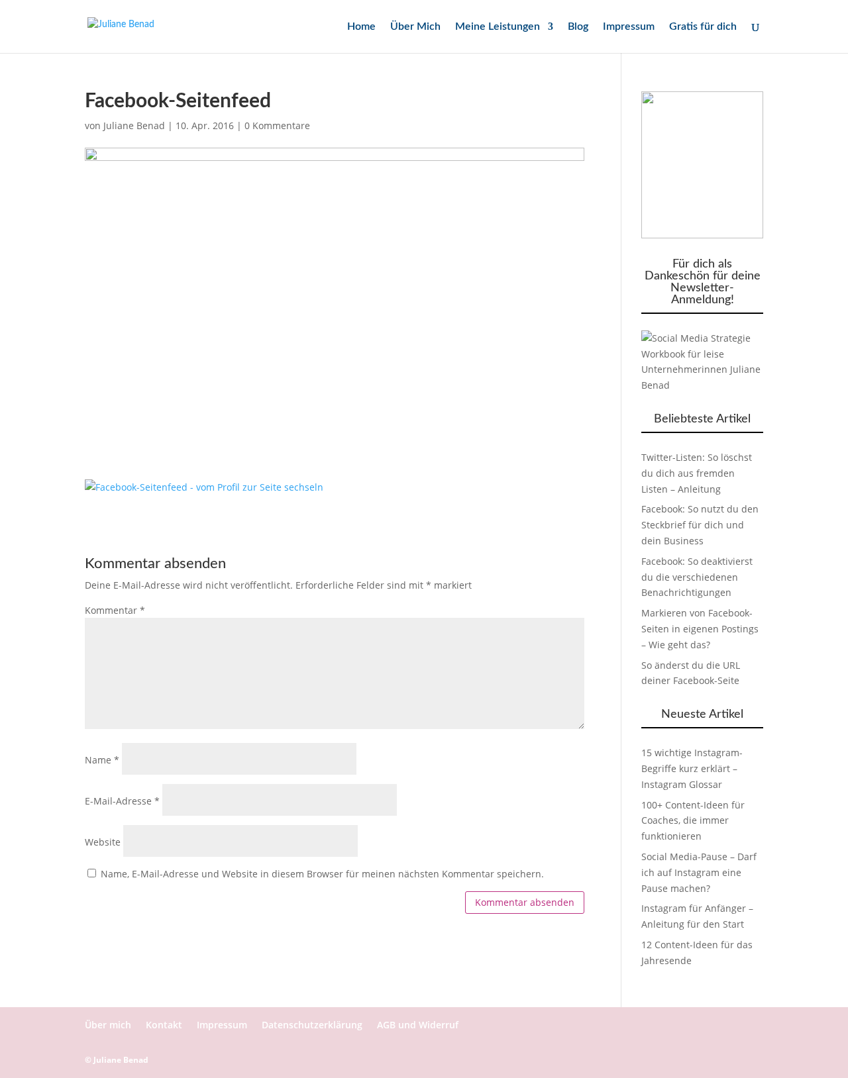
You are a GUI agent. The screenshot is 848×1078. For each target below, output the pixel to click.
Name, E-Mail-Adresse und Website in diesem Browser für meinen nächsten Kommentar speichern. (322, 873)
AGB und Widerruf (417, 1024)
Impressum (629, 27)
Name (102, 760)
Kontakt (164, 1024)
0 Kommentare (277, 125)
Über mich (108, 1024)
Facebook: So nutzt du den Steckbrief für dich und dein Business (700, 525)
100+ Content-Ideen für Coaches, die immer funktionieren (693, 821)
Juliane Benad (134, 125)
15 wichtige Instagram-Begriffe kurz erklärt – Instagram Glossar (692, 768)
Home (361, 27)
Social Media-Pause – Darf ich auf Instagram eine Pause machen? (699, 872)
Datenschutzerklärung (312, 1024)
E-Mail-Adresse (122, 801)
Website (103, 842)
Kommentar (115, 610)
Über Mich (415, 27)
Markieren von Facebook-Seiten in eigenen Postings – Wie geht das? (700, 629)
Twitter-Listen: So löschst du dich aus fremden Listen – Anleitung (696, 473)
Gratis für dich (703, 27)
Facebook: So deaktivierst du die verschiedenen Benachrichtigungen (697, 577)
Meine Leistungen (497, 27)
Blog (578, 27)
